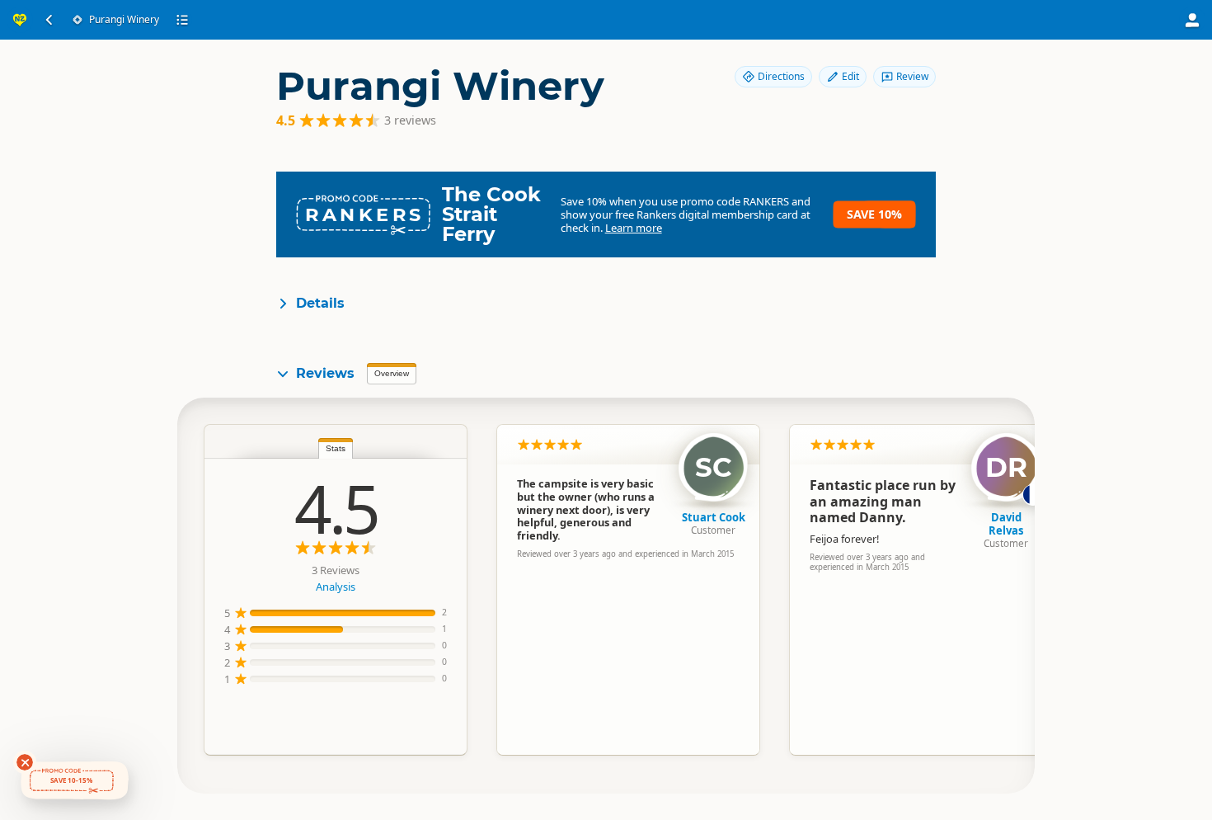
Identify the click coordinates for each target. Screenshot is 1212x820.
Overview (391, 373)
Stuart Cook (713, 517)
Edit (850, 76)
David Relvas (1006, 524)
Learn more (633, 227)
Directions (781, 76)
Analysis (335, 586)
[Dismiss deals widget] (24, 762)
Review (912, 76)
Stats (335, 448)
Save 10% (874, 214)
